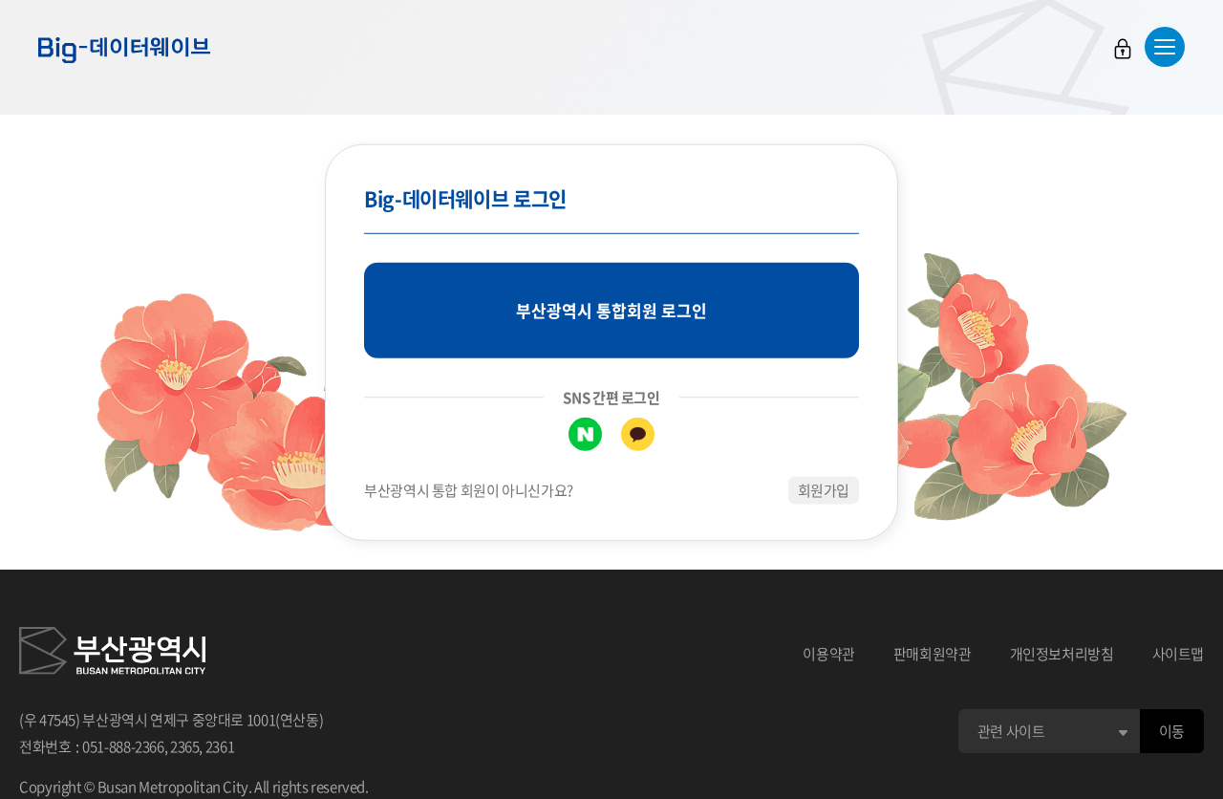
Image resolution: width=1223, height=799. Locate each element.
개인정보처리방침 (1062, 653)
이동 (1172, 731)
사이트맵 (1178, 653)
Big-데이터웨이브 (124, 50)
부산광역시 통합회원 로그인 (611, 310)
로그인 (1122, 48)
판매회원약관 (932, 653)
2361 (220, 746)
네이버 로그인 (585, 434)
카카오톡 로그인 (637, 434)
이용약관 (829, 653)
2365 (185, 746)
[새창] (112, 653)
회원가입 (824, 490)
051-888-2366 (123, 746)
